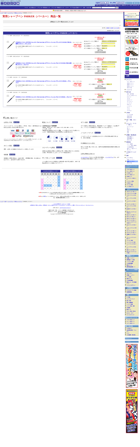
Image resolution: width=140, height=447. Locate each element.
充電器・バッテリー (131, 258)
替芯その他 (129, 87)
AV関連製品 (130, 288)
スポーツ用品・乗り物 (131, 311)
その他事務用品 (130, 147)
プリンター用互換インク (43, 7)
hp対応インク (129, 176)
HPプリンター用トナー (131, 216)
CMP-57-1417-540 (16, 56)
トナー (67, 7)
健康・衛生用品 (129, 326)
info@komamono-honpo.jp (65, 207)
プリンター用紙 (130, 184)
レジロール (129, 106)
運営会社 (45, 205)
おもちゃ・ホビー (130, 313)
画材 (127, 155)
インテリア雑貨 (130, 304)
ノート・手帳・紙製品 (131, 145)
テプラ (128, 109)
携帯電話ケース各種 (131, 259)
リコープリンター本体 (131, 242)
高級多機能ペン (130, 136)
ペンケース (129, 89)
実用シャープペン (131, 161)
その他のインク (130, 183)
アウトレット (128, 338)
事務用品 (128, 142)
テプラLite (129, 110)
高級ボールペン (130, 84)
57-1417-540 (15, 92)
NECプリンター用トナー (131, 230)
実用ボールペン (130, 86)
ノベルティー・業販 (70, 205)
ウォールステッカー (131, 314)
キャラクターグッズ (131, 298)
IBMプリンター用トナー (131, 218)
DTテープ (129, 97)
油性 (128, 131)
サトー (128, 107)
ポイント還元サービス (53, 205)
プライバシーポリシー (80, 205)
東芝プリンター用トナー (131, 249)
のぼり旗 (88, 7)
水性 (128, 132)
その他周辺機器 (130, 263)
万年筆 (128, 112)
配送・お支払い (39, 205)
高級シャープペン (131, 159)
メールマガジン (85, 157)
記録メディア (129, 265)
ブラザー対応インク (131, 169)
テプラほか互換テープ (76, 7)
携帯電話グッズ (130, 255)
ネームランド (130, 101)
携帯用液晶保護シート (131, 266)
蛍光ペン (129, 129)
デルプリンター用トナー (131, 204)
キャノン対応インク (131, 171)
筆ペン (128, 128)
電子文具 (128, 92)
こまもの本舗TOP (57, 203)
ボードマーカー (130, 126)
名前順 (111, 27)
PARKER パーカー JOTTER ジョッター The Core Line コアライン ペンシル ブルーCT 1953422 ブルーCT (44, 97)
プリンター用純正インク (57, 7)
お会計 (68, 203)
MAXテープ (129, 100)
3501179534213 (26, 35)
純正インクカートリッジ (131, 317)
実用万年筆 (129, 117)
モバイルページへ (90, 205)
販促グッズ (129, 309)
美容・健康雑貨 (130, 302)
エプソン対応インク (131, 174)
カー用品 (128, 297)
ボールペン (129, 79)
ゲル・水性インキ (131, 81)
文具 (84, 7)
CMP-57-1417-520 (16, 35)
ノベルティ (128, 341)
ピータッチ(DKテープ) (131, 95)
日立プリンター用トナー (131, 214)
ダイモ (128, 98)
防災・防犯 (129, 300)
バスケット (64, 203)
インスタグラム (109, 157)
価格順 (108, 27)
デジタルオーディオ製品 (131, 290)
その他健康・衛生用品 (131, 334)
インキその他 (130, 114)
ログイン (127, 15)
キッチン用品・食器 (131, 305)
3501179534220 (26, 56)
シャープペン (129, 157)
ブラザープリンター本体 (131, 193)
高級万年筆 (129, 116)
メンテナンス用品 (130, 181)
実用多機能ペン (130, 138)
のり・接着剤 (130, 144)
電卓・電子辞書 (130, 94)
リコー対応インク (130, 186)
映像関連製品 (129, 292)
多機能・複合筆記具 (131, 135)
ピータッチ (129, 103)
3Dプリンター (129, 273)
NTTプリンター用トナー (131, 232)
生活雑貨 (128, 307)
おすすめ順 (116, 27)
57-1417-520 (15, 77)
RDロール (129, 104)
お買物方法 (32, 205)
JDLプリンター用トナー (131, 220)
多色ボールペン (130, 83)
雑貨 (128, 294)
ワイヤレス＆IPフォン (131, 285)
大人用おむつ (32, 7)
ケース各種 (129, 276)
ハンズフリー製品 (130, 261)
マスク (26, 7)
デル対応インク (130, 173)
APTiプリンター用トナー (131, 191)
